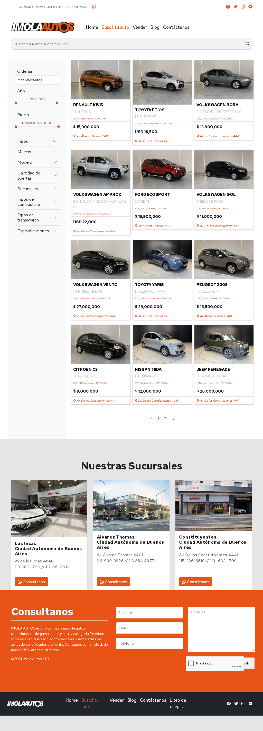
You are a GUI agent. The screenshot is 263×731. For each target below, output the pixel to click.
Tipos (22, 141)
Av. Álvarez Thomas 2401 (92, 136)
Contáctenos (176, 27)
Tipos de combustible (28, 201)
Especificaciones (33, 231)
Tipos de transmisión (28, 217)
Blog (155, 27)
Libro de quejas (178, 703)
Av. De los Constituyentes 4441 (219, 136)
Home (92, 27)
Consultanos (33, 582)
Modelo (24, 162)
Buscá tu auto (115, 27)
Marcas (24, 151)
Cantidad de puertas (28, 175)
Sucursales (27, 188)
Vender (140, 27)
